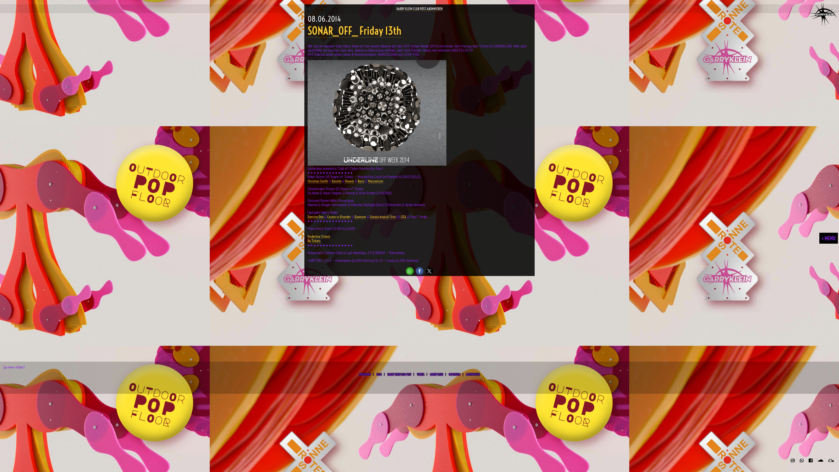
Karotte (336, 181)
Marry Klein (436, 374)
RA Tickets (314, 241)
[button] (410, 271)
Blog (379, 374)
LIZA (403, 217)
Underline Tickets (319, 236)
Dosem (349, 181)
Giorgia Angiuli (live (383, 217)
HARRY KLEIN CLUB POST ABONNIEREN (419, 9)
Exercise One (316, 217)
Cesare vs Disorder (339, 217)
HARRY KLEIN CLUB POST (399, 374)
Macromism (375, 181)
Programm (365, 374)
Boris (361, 181)
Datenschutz (473, 374)
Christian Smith (318, 181)
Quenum (360, 217)
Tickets (420, 374)
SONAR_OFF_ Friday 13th (355, 30)
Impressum (454, 374)
